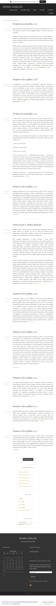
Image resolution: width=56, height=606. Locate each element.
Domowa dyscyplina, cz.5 (25, 331)
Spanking (20, 507)
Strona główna (14, 10)
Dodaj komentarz (6, 86)
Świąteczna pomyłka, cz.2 (25, 23)
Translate (29, 524)
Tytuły (34, 10)
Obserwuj (33, 576)
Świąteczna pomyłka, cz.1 (25, 113)
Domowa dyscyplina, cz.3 (25, 406)
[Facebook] (31, 585)
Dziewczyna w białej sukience (27, 224)
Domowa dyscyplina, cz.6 (25, 293)
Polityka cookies (16, 603)
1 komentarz (7, 120)
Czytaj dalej (36, 69)
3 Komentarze (7, 338)
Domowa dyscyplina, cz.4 (25, 377)
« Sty (4, 574)
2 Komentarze (7, 232)
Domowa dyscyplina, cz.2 (25, 430)
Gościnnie (50, 10)
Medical (20, 501)
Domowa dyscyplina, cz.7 (25, 186)
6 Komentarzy (7, 30)
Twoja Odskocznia (22, 510)
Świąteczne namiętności (24, 472)
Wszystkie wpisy (25, 10)
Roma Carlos (12, 6)
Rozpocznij (43, 1)
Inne (19, 499)
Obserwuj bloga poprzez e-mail (40, 561)
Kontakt (51, 13)
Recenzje (42, 10)
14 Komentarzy (7, 413)
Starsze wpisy (28, 459)
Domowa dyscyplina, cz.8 (25, 79)
